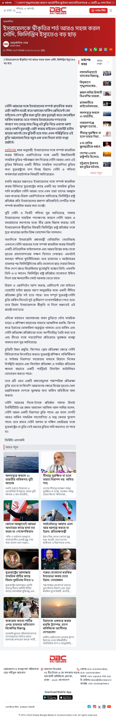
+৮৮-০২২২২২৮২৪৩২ (90, 672)
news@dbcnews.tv (100, 680)
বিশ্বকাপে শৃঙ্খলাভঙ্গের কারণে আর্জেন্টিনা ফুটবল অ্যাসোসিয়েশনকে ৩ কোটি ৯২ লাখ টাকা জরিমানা (59, 3)
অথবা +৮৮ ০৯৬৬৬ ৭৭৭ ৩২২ (95, 676)
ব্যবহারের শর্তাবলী (27, 707)
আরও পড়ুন (96, 173)
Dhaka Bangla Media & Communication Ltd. (55, 715)
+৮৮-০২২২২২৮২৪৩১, (97, 669)
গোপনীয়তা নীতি (12, 707)
